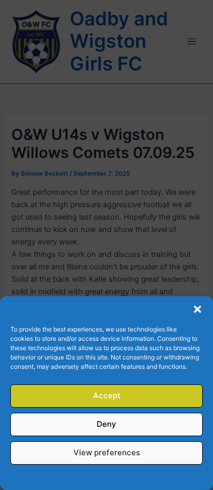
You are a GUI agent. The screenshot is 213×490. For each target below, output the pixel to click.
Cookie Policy (80, 476)
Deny (106, 424)
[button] (197, 309)
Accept (106, 395)
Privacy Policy (127, 476)
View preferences (106, 452)
